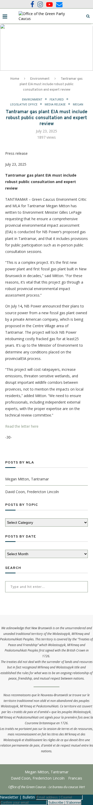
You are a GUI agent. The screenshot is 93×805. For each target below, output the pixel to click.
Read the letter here (21, 426)
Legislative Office (23, 104)
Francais (75, 778)
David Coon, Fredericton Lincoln (32, 491)
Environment (40, 79)
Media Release (55, 104)
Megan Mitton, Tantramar (27, 479)
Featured (57, 99)
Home (14, 79)
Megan (78, 104)
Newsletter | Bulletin (17, 797)
